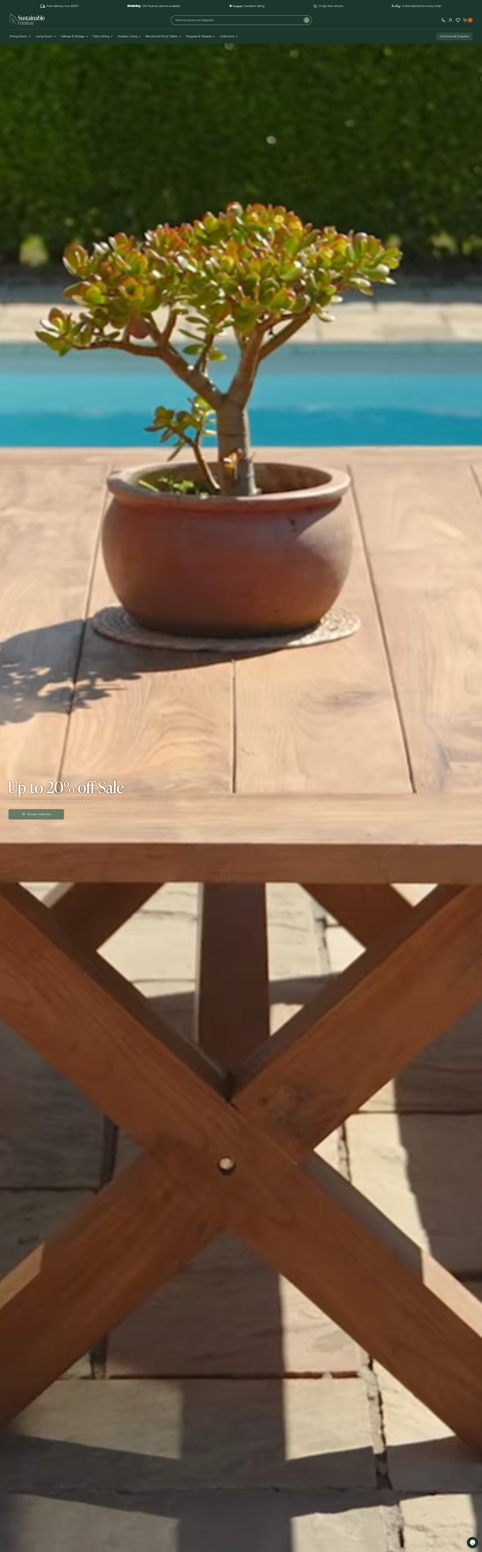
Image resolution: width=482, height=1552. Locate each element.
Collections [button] (227, 36)
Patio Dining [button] (101, 36)
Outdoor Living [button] (127, 36)
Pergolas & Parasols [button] (199, 36)
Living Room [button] (43, 36)
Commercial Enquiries (454, 36)
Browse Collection (39, 814)
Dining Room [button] (18, 36)
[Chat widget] (472, 1542)
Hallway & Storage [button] (73, 36)
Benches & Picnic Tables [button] (162, 36)
